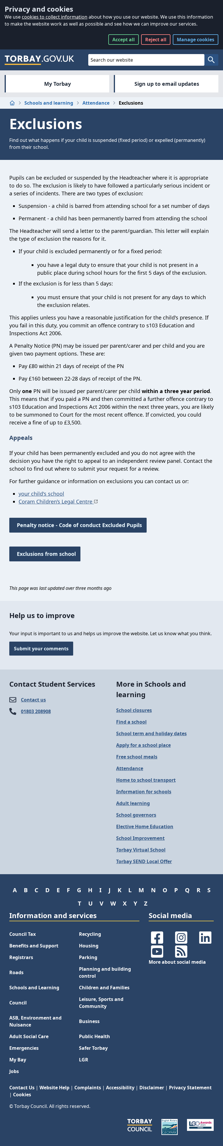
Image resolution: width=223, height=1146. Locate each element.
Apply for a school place (143, 745)
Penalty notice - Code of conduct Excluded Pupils (78, 525)
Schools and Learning (34, 987)
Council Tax (22, 934)
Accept (123, 39)
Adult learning (133, 803)
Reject (155, 39)
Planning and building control (105, 972)
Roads (16, 972)
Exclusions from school (45, 553)
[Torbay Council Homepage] (39, 60)
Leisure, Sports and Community (101, 1002)
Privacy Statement (190, 1087)
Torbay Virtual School (141, 850)
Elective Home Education (144, 826)
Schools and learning (48, 103)
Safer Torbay (93, 1048)
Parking (88, 957)
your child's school (41, 493)
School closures (134, 710)
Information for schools (143, 791)
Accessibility (120, 1087)
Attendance (95, 103)
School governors (136, 815)
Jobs (14, 1071)
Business (89, 1021)
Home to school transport (146, 780)
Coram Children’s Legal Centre (56, 501)
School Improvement (140, 838)
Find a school (131, 722)
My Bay (17, 1059)
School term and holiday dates (151, 733)
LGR (83, 1059)
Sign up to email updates (166, 83)
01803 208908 (36, 711)
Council (18, 1002)
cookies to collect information (54, 17)
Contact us (33, 700)
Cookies (22, 1094)
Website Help (54, 1087)
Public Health (94, 1036)
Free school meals (136, 757)
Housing (88, 945)
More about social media (177, 962)
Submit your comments (41, 648)
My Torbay (57, 83)
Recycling (90, 934)
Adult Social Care (28, 1036)
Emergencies (24, 1048)
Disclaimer (151, 1087)
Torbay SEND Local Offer (144, 861)
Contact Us (22, 1087)
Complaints (87, 1087)
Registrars (21, 957)
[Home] (12, 103)
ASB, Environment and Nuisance (35, 1021)
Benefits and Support (33, 945)
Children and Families (104, 987)
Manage (195, 39)
